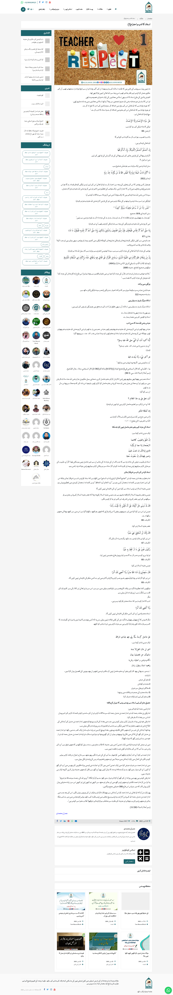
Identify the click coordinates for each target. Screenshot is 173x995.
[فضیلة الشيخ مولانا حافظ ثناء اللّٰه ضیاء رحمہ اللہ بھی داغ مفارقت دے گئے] (47, 134)
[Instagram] (46, 2)
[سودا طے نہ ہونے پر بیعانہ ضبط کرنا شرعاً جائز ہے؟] (47, 68)
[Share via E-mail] (76, 821)
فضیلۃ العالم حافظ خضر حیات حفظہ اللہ (36, 172)
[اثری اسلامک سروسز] (47, 104)
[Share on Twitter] (61, 821)
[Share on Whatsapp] (72, 821)
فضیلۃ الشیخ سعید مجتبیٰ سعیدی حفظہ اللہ (36, 179)
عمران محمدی (129, 828)
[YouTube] (50, 2)
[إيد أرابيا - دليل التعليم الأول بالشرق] (148, 982)
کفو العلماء (40, 95)
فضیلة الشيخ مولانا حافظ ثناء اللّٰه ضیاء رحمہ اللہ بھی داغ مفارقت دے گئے (33, 134)
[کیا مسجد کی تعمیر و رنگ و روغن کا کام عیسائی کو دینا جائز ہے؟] (47, 50)
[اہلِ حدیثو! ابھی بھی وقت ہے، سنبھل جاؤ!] (136, 901)
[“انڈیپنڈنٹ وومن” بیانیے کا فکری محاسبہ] (103, 941)
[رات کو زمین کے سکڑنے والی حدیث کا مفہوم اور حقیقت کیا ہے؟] (47, 41)
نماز (46, 166)
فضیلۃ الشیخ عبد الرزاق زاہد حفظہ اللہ (36, 238)
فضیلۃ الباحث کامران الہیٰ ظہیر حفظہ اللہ (36, 231)
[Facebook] (39, 2)
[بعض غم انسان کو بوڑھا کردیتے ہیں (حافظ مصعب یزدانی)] (47, 113)
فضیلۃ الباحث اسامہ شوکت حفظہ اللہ (36, 219)
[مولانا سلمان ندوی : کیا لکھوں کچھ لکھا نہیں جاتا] (136, 941)
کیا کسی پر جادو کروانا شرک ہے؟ (34, 59)
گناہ (40, 256)
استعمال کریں (129, 861)
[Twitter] (43, 2)
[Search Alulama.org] (23, 9)
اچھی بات (45, 244)
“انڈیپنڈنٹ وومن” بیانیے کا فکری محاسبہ (104, 953)
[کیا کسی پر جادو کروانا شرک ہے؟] (47, 59)
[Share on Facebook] (57, 821)
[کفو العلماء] (47, 95)
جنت (40, 225)
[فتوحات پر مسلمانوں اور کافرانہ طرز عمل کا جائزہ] (71, 941)
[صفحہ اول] (115, 9)
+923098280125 (30, 2)
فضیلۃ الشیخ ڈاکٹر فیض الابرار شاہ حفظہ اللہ (36, 250)
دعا (47, 192)
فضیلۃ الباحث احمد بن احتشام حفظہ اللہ (36, 205)
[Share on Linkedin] (65, 821)
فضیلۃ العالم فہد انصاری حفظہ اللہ (36, 186)
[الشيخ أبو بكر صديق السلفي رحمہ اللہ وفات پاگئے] (47, 122)
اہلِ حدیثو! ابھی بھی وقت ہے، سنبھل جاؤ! (136, 913)
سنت (47, 256)
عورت (46, 225)
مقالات (133, 821)
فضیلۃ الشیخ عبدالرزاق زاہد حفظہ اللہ (36, 212)
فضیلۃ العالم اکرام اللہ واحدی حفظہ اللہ (36, 198)
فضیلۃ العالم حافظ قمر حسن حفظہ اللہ (36, 262)
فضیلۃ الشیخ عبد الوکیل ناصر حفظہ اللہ (36, 153)
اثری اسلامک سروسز (37, 104)
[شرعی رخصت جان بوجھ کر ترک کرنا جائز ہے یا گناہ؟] (47, 78)
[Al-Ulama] (148, 7)
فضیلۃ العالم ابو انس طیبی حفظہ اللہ (36, 160)
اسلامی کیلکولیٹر (128, 850)
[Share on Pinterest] (68, 821)
